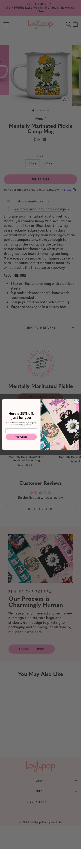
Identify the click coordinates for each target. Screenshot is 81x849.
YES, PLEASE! (21, 437)
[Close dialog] (75, 402)
